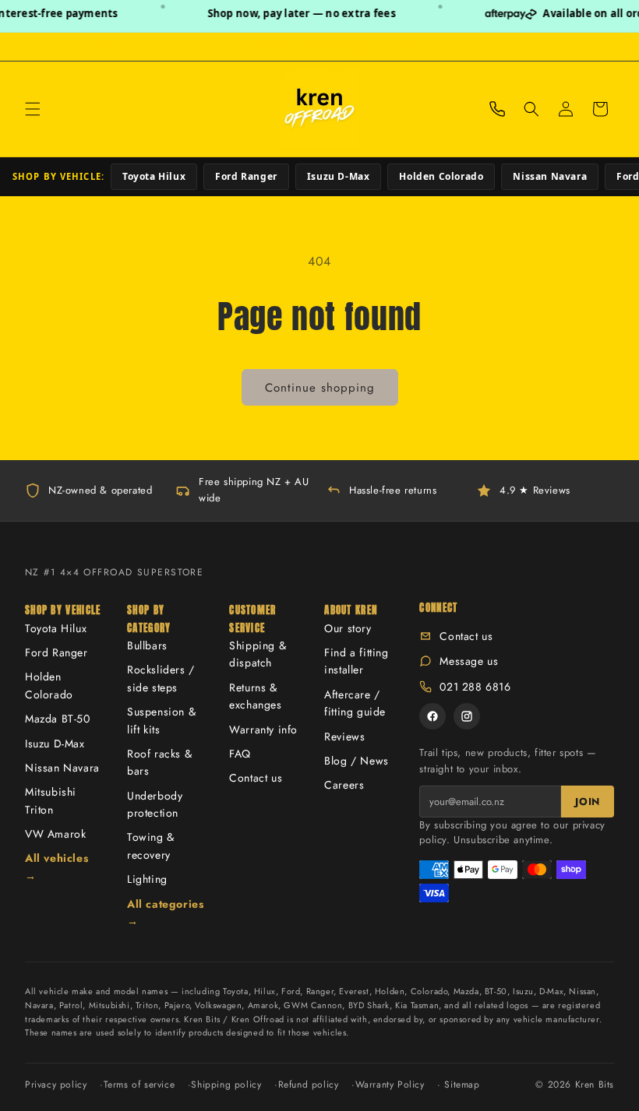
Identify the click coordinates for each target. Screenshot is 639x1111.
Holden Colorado (441, 176)
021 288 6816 (475, 686)
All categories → (165, 912)
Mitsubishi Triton (50, 800)
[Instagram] (467, 716)
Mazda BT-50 (57, 718)
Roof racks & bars (159, 762)
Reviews (344, 736)
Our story (347, 628)
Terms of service (139, 1085)
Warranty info (263, 729)
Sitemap (461, 1085)
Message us (469, 661)
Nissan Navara (550, 176)
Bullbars (147, 645)
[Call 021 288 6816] (497, 109)
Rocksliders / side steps (161, 678)
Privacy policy (55, 1085)
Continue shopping (320, 387)
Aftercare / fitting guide (355, 703)
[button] (33, 109)
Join (587, 801)
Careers (344, 785)
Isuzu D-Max (338, 176)
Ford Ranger (246, 176)
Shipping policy (226, 1085)
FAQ (240, 753)
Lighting (147, 879)
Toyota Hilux (153, 176)
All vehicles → (56, 866)
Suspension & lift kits (161, 720)
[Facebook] (432, 716)
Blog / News (356, 760)
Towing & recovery (151, 845)
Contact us (255, 778)
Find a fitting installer (356, 661)
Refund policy (308, 1085)
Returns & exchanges (255, 696)
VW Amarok (55, 834)
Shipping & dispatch (257, 654)
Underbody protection (154, 804)
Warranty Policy (390, 1085)
